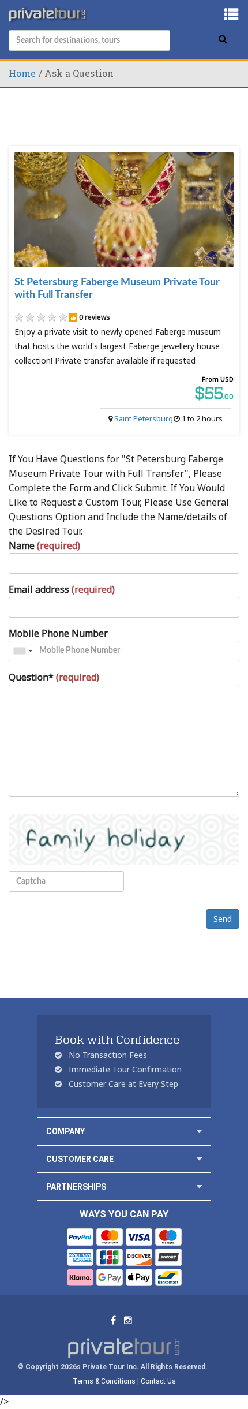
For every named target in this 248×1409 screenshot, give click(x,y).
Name (44, 545)
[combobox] (22, 651)
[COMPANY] (199, 1131)
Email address (62, 589)
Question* (54, 677)
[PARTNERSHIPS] (199, 1186)
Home (22, 73)
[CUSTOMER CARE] (199, 1159)
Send (222, 918)
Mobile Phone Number (58, 633)
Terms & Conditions (104, 1381)
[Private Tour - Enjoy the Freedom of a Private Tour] (48, 14)
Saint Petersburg (143, 418)
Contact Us (158, 1381)
